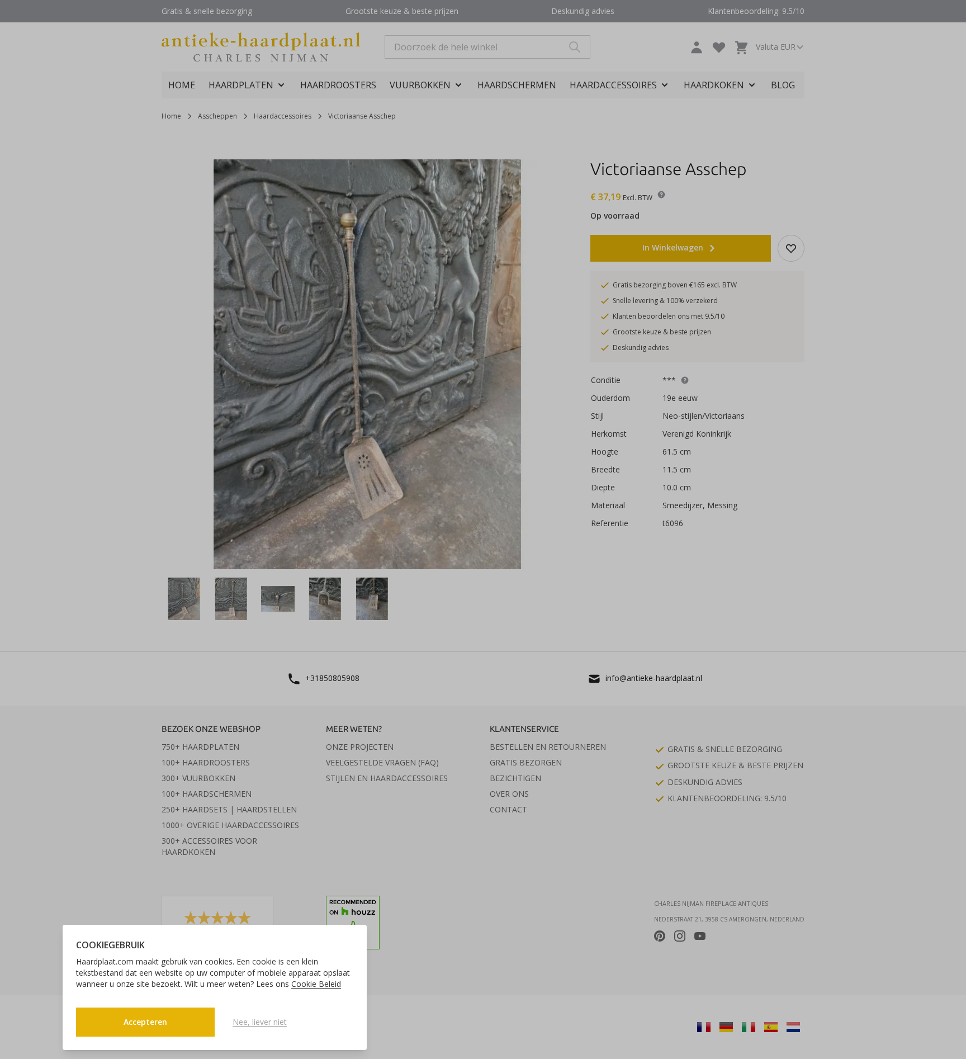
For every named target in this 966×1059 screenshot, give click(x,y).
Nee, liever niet (260, 1022)
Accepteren (145, 1022)
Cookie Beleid (316, 983)
